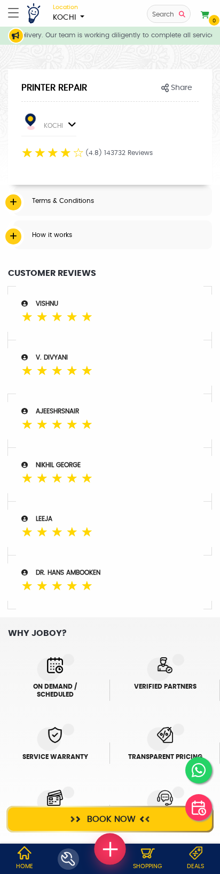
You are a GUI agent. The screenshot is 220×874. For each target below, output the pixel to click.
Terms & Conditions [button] (63, 201)
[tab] (112, 200)
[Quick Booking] (198, 807)
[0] (205, 15)
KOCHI (65, 12)
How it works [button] (52, 235)
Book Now (110, 819)
